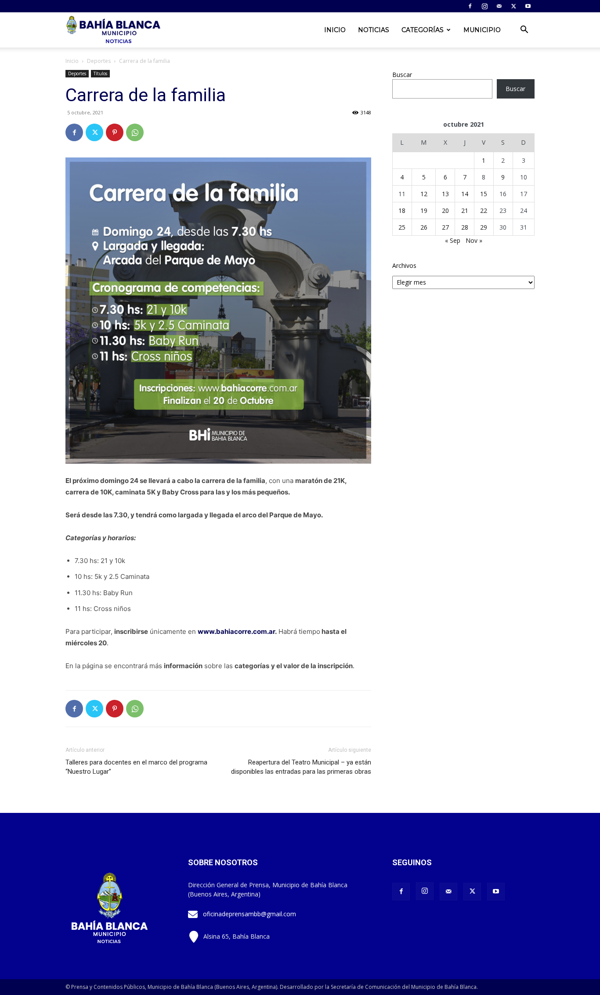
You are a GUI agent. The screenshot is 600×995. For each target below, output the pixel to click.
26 (423, 227)
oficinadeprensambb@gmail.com (249, 914)
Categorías (422, 30)
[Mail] (499, 6)
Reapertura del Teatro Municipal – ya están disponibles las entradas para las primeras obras (301, 767)
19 (423, 210)
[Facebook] (470, 6)
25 (401, 227)
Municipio (482, 30)
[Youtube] (528, 6)
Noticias (373, 30)
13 (445, 194)
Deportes (99, 61)
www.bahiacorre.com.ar (236, 631)
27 (445, 227)
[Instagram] (484, 6)
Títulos (100, 73)
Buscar (402, 74)
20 (445, 210)
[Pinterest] (114, 132)
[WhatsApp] (135, 132)
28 (464, 227)
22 (483, 210)
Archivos (404, 265)
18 (401, 210)
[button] (524, 30)
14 (464, 194)
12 (423, 194)
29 (483, 227)
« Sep (452, 240)
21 (464, 210)
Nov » (474, 240)
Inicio (335, 30)
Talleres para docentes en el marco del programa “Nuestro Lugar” (136, 767)
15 (483, 194)
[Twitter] (513, 6)
